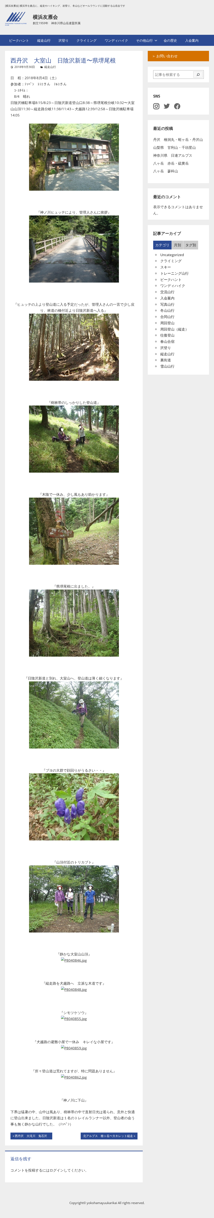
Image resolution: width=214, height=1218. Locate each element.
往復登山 (167, 335)
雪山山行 (167, 366)
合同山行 (167, 316)
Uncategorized (172, 254)
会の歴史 (170, 40)
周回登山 (167, 322)
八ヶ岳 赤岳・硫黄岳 (171, 163)
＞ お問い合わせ (165, 56)
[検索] (198, 74)
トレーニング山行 (174, 273)
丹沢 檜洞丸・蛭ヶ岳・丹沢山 (178, 139)
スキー (165, 267)
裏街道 (165, 360)
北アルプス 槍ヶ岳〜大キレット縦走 (108, 1136)
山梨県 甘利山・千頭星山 (174, 147)
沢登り (64, 40)
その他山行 (144, 40)
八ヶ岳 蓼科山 (165, 171)
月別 (177, 245)
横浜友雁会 (45, 17)
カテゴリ (162, 245)
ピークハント (19, 40)
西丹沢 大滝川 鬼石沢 (32, 1136)
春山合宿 (167, 341)
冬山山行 (167, 310)
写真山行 (167, 304)
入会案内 (192, 40)
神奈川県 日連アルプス (172, 155)
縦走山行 (44, 40)
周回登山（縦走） (174, 329)
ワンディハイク (116, 40)
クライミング (86, 40)
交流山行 (167, 291)
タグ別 (190, 245)
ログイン (57, 1170)
